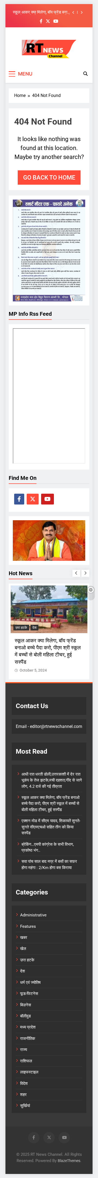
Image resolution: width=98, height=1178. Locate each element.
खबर (23, 937)
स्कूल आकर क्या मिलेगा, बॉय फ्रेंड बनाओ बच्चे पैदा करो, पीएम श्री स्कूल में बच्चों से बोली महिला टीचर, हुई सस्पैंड (42, 12)
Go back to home (49, 177)
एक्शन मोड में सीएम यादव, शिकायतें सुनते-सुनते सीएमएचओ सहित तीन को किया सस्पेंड (51, 826)
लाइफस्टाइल (29, 1072)
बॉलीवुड (25, 1016)
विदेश (24, 1083)
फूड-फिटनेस (29, 993)
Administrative (33, 915)
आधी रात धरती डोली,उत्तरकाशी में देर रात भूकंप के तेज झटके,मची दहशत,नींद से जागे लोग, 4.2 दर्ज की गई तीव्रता (52, 780)
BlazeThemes (69, 1161)
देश (34, 628)
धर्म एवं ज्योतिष (30, 982)
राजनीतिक (27, 1038)
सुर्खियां (25, 1105)
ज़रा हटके (21, 628)
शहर (23, 1094)
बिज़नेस (25, 1005)
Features (28, 926)
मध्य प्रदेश (28, 1027)
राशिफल (26, 1061)
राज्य (23, 1049)
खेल (23, 948)
